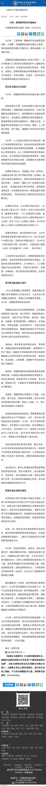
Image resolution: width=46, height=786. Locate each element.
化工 (23, 728)
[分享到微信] (38, 33)
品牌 (3, 751)
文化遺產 (13, 759)
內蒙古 (4, 737)
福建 (40, 734)
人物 (13, 748)
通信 (8, 728)
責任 (18, 748)
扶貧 (8, 720)
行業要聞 (5, 726)
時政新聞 (22, 714)
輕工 (18, 728)
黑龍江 (11, 737)
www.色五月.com (4, 785)
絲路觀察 (5, 759)
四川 (35, 734)
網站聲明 (28, 765)
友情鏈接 (18, 767)
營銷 (31, 748)
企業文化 (24, 748)
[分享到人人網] (34, 33)
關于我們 (7, 765)
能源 (36, 726)
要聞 (3, 756)
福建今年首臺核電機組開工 (17, 10)
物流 (3, 728)
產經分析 (22, 717)
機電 (32, 728)
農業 (22, 726)
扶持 (36, 748)
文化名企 (33, 756)
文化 (26, 726)
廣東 (17, 737)
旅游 (12, 726)
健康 (41, 726)
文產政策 (10, 756)
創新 (41, 748)
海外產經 (39, 717)
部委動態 (13, 714)
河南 (25, 734)
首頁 (11, 17)
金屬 (28, 728)
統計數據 (39, 714)
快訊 (3, 720)
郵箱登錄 (29, 767)
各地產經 (5, 734)
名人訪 (26, 756)
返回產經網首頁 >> (16, 652)
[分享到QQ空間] (22, 33)
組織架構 (17, 765)
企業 (3, 748)
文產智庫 (18, 756)
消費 (31, 726)
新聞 (17, 17)
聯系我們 (38, 765)
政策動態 (5, 717)
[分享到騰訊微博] (30, 33)
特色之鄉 (13, 734)
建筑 (13, 728)
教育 (17, 726)
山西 (30, 734)
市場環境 (30, 714)
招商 (20, 734)
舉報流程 (29, 772)
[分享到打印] (42, 33)
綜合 (37, 728)
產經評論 (13, 717)
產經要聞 (24, 17)
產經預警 (30, 717)
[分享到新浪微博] (26, 33)
